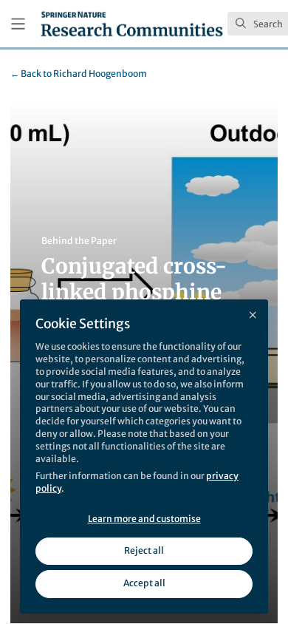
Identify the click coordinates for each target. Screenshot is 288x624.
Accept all (144, 583)
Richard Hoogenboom (78, 73)
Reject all (144, 550)
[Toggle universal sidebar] (18, 24)
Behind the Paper (79, 240)
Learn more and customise (144, 518)
